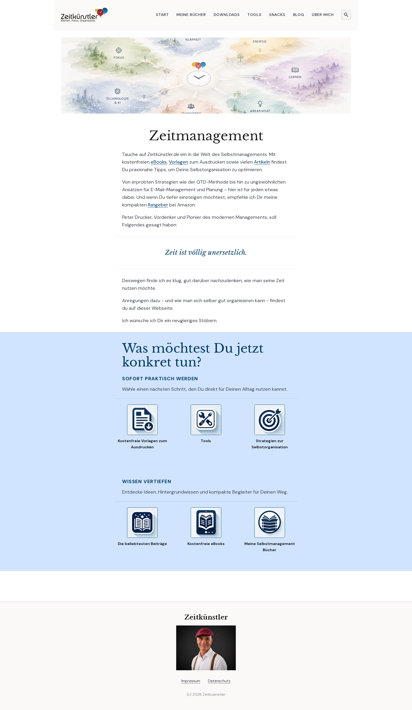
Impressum (190, 680)
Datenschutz (219, 680)
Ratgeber (158, 205)
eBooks (159, 162)
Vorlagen (178, 162)
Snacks (277, 14)
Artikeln (262, 162)
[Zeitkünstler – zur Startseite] (84, 15)
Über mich (323, 14)
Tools (254, 14)
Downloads (227, 14)
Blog (298, 14)
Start (162, 14)
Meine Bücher (191, 14)
